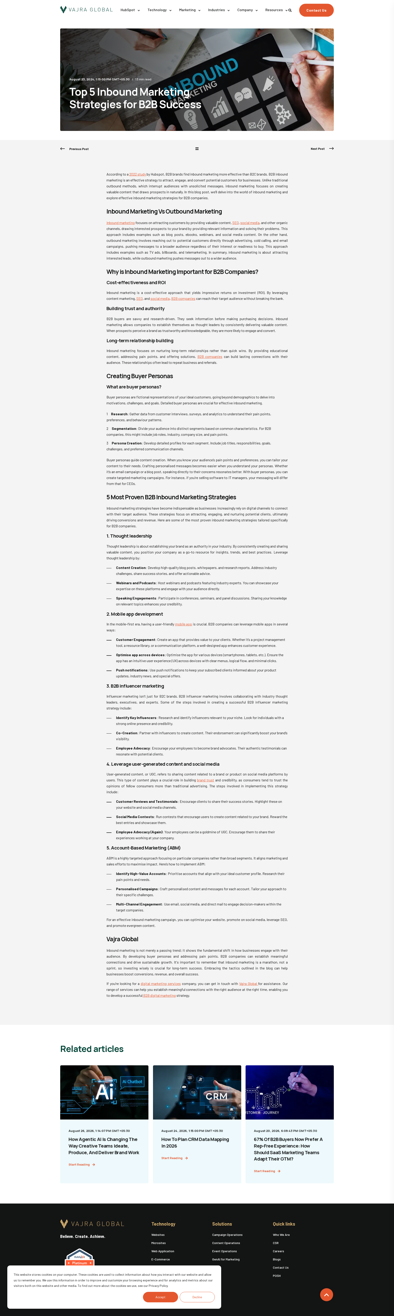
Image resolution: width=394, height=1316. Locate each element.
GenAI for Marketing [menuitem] (226, 1259)
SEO (235, 222)
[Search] (290, 10)
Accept (161, 1297)
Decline (197, 1297)
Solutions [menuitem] (222, 1224)
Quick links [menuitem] (284, 1224)
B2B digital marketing (159, 995)
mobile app (183, 624)
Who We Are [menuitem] (281, 1235)
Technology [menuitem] (163, 1224)
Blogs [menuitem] (277, 1259)
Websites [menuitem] (158, 1235)
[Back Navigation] (197, 149)
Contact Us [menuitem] (281, 1267)
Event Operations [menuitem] (224, 1251)
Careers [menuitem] (278, 1251)
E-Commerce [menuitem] (160, 1259)
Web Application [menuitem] (162, 1251)
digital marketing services (161, 983)
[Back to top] (326, 1294)
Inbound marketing (120, 222)
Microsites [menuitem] (158, 1243)
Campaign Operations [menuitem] (227, 1235)
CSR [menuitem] (276, 1243)
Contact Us (316, 10)
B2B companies (183, 298)
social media (249, 222)
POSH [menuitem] (277, 1276)
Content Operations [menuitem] (226, 1243)
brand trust (205, 780)
